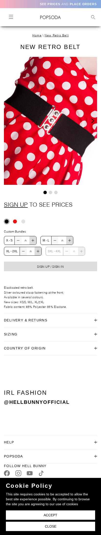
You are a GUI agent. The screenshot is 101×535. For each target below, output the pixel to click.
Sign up (16, 204)
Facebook (7, 473)
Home (37, 35)
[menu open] (11, 17)
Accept (50, 515)
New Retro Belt (57, 35)
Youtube (30, 473)
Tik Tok (41, 473)
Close (50, 526)
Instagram (18, 473)
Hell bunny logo (50, 17)
